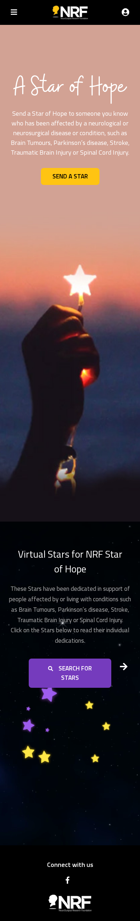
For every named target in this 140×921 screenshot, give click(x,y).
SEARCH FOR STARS (74, 673)
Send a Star (70, 176)
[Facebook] (68, 880)
